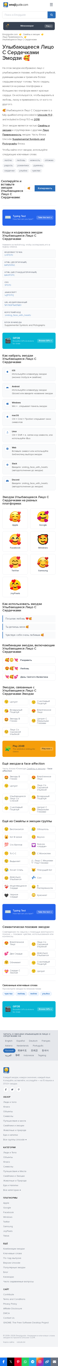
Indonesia (29, 1055)
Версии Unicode (11, 1262)
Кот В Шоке (13, 837)
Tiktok (6, 1235)
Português (38, 1045)
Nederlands (23, 1045)
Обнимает (12, 962)
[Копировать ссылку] (47, 1362)
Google (7, 1207)
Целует (11, 702)
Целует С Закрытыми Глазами (40, 721)
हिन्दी (17, 1055)
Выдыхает (12, 861)
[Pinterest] (18, 1089)
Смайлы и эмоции (31, 34)
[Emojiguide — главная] (6, 1070)
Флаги (6, 1106)
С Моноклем (41, 853)
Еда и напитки (10, 1135)
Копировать (45, 188)
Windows (7, 1217)
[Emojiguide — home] (15, 4)
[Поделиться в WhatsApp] (25, 1362)
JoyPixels (8, 1231)
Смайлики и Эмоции (14, 1176)
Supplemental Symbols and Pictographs (25, 325)
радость (8, 165)
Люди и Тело (10, 1152)
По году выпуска (12, 1258)
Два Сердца (13, 954)
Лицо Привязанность (12, 37)
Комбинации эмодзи (14, 1248)
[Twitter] (12, 1089)
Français (46, 1040)
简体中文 (22, 1050)
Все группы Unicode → (15, 1139)
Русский (9, 1050)
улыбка (23, 170)
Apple (6, 1203)
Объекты (8, 1111)
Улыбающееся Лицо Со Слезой (15, 798)
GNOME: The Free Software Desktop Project (26, 1322)
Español (21, 1040)
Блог (5, 1272)
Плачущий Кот (41, 870)
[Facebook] (5, 1089)
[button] (29, 254)
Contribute (8, 1294)
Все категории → (12, 1190)
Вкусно (38, 837)
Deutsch (33, 1040)
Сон (36, 878)
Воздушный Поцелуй (13, 711)
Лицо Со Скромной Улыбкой (12, 732)
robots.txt (21, 1342)
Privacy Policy (10, 1303)
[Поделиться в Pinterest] (18, 1362)
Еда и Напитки (10, 1185)
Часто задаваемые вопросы (18, 1281)
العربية (8, 1055)
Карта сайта (8, 1342)
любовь (21, 993)
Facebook (8, 1212)
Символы (8, 1116)
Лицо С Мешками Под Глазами (42, 861)
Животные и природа (14, 1130)
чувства (8, 993)
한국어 (45, 1050)
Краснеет (39, 895)
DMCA (6, 1313)
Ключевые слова (12, 1253)
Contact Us (9, 1318)
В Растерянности (42, 886)
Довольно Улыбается (12, 878)
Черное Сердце (11, 895)
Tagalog (42, 1055)
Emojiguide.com (10, 34)
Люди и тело (10, 1102)
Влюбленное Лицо (41, 711)
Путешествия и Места (14, 1171)
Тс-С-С (10, 853)
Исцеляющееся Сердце (15, 886)
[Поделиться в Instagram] (40, 1362)
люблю (8, 160)
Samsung (8, 1226)
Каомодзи (8, 1276)
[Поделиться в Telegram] (32, 1362)
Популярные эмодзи (14, 1267)
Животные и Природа (14, 1180)
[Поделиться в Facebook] (3, 1362)
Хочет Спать (13, 870)
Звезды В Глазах (12, 719)
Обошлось (39, 829)
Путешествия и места (14, 1120)
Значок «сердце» (39, 845)
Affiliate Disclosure (12, 1308)
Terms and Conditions (14, 1299)
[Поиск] (52, 14)
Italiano (9, 1045)
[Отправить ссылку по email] (54, 1362)
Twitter (6, 1221)
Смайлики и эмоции (13, 1125)
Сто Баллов (13, 845)
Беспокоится (14, 829)
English (8, 1040)
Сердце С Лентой (12, 971)
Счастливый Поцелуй (40, 702)
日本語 (34, 1050)
